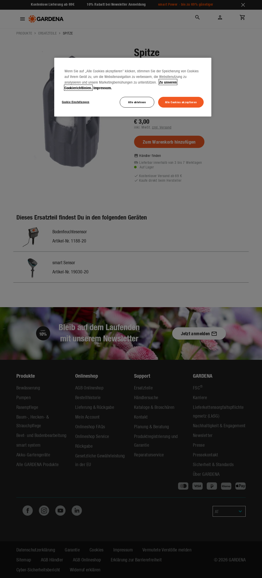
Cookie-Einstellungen (75, 102)
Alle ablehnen (137, 102)
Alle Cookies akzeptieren (181, 102)
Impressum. (102, 87)
